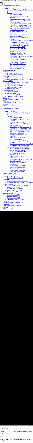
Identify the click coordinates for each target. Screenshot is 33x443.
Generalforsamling (8, 90)
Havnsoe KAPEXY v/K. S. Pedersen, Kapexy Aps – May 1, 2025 (20, 46)
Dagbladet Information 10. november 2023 (21, 56)
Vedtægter (6, 98)
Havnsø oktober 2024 (12, 88)
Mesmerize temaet (12, 441)
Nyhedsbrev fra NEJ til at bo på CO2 (13, 99)
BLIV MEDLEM (8, 105)
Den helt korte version (16, 14)
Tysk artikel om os (15, 51)
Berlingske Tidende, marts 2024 (18, 50)
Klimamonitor (14, 65)
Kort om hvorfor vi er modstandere (19, 42)
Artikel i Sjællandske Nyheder (18, 62)
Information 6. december (16, 54)
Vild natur (6, 101)
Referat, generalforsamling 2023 (15, 96)
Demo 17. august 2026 (9, 70)
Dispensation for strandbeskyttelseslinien (17, 78)
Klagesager (6, 76)
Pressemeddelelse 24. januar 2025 (16, 85)
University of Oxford (15, 57)
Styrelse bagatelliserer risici (17, 67)
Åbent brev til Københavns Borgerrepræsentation (17, 35)
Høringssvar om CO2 (12, 73)
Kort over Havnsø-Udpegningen (19, 31)
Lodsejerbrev (13, 33)
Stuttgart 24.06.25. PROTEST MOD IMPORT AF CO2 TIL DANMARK (20, 19)
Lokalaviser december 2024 (14, 87)
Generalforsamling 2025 (13, 93)
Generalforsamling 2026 (13, 91)
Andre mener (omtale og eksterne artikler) (18, 44)
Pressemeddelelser (8, 81)
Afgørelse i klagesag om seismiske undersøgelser (20, 79)
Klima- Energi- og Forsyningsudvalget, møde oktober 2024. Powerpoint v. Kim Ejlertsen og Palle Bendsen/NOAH (20, 25)
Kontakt (5, 104)
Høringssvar (6, 71)
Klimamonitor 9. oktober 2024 (18, 48)
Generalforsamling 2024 (13, 95)
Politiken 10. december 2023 (17, 53)
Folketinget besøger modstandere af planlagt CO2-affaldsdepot (19, 29)
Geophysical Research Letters (18, 64)
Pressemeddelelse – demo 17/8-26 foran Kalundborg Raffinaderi (17, 83)
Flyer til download (15, 22)
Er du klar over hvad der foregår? (12, 102)
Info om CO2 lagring (9, 8)
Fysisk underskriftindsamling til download (21, 40)
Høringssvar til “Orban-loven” (15, 74)
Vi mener (9, 13)
